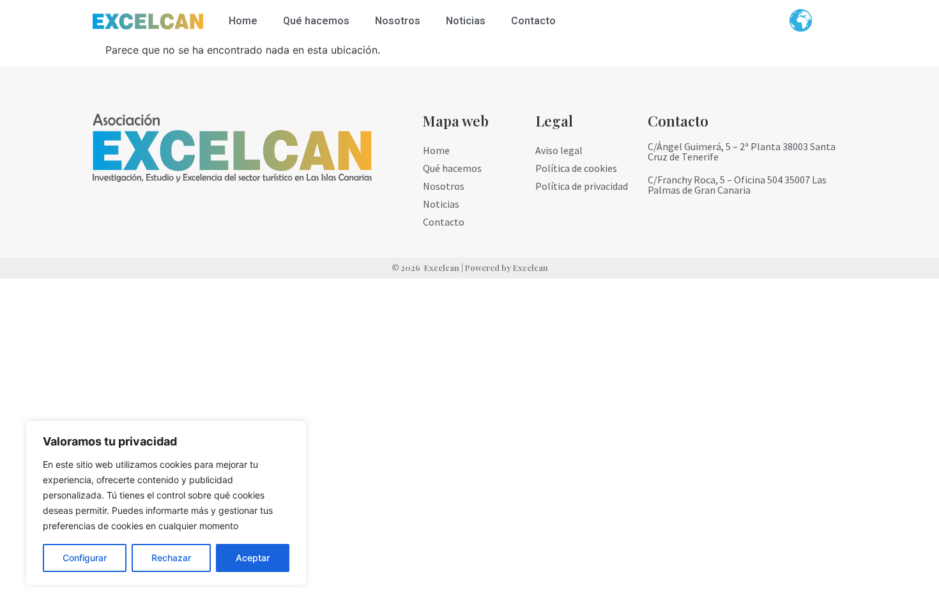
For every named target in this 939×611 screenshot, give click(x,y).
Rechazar (171, 557)
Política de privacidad (581, 186)
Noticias (465, 21)
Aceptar (253, 557)
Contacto (533, 21)
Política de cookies (576, 168)
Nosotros (397, 21)
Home (243, 21)
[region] (166, 503)
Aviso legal (559, 150)
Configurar (85, 557)
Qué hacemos (316, 21)
